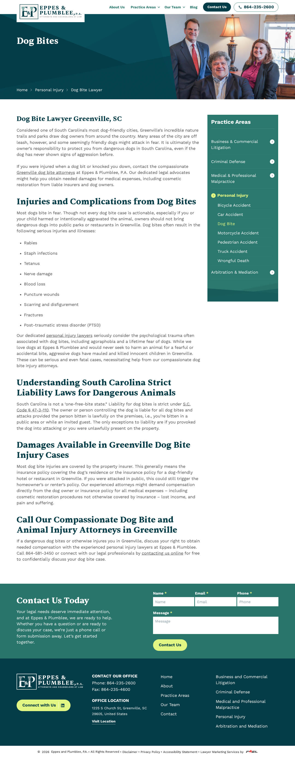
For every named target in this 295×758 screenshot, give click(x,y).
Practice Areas (143, 7)
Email (201, 593)
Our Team (173, 7)
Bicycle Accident (234, 205)
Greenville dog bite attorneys (46, 172)
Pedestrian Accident (238, 242)
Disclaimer (129, 752)
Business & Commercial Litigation (234, 144)
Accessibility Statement (180, 752)
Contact (169, 714)
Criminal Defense (228, 161)
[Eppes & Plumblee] (51, 11)
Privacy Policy (150, 752)
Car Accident (230, 214)
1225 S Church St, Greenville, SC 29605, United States (119, 711)
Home (22, 90)
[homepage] (51, 682)
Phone (244, 593)
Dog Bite (226, 223)
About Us (117, 7)
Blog (193, 7)
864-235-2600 (259, 7)
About (167, 686)
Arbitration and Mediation (242, 726)
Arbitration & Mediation (234, 272)
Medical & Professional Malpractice (233, 178)
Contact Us (217, 7)
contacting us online (162, 553)
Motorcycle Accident (238, 233)
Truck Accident (233, 251)
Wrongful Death (233, 260)
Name (160, 593)
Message (162, 613)
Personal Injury (232, 195)
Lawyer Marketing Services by (222, 752)
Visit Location (103, 721)
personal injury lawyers (69, 335)
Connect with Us (39, 705)
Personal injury (49, 90)
